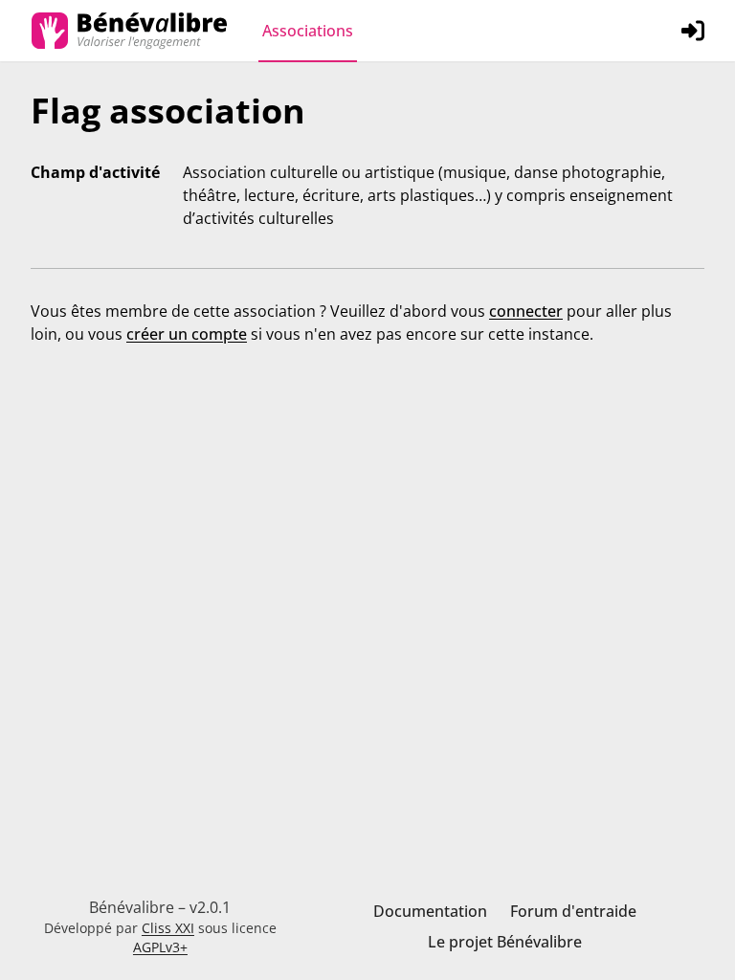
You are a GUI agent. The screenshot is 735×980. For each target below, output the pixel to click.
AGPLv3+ (160, 947)
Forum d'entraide (573, 911)
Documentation (430, 911)
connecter (526, 311)
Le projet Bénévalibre (505, 941)
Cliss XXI (168, 928)
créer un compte (186, 334)
